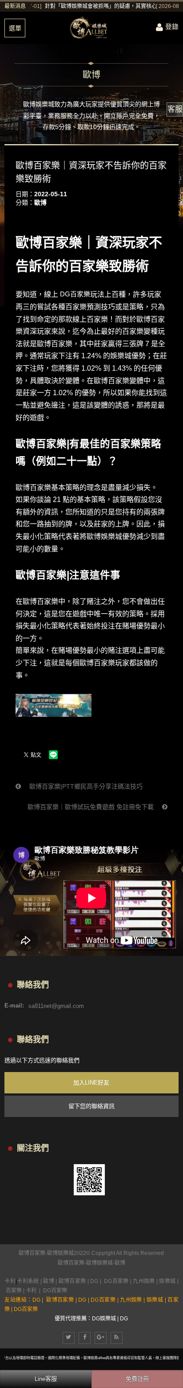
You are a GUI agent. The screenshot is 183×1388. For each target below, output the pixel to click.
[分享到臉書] (85, 1338)
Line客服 (46, 1379)
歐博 (40, 202)
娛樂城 (167, 1281)
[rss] (117, 1338)
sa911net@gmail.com (56, 1005)
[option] (104, 6)
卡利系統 (28, 1281)
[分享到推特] (69, 1338)
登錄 (172, 26)
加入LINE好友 (91, 1082)
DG (94, 1281)
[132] (91, 28)
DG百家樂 (75, 294)
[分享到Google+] (101, 1338)
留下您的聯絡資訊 (91, 1106)
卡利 (10, 1281)
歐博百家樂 (71, 1263)
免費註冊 (137, 1379)
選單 (15, 28)
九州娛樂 (144, 1281)
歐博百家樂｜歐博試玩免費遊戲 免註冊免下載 (91, 806)
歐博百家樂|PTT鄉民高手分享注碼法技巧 (85, 786)
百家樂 (14, 1290)
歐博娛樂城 (99, 1263)
